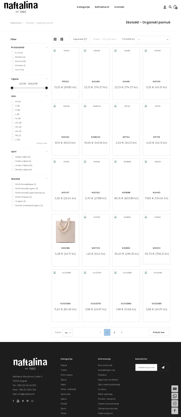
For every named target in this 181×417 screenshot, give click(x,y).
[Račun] (164, 8)
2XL (18, 122)
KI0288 (65, 254)
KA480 (96, 81)
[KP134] (126, 121)
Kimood (20, 61)
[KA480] (96, 64)
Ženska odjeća (23, 169)
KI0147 (65, 196)
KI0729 (96, 254)
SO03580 (126, 311)
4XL (18, 131)
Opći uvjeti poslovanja (109, 394)
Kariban (20, 57)
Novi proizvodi (105, 375)
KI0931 (156, 254)
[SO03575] (96, 294)
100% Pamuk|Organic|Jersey (30, 193)
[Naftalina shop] (20, 7)
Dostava (102, 385)
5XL (18, 135)
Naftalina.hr (102, 7)
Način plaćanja (105, 404)
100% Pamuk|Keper (25, 184)
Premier (20, 65)
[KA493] (156, 179)
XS (18, 101)
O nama (102, 399)
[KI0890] (126, 236)
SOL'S (19, 70)
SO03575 (96, 311)
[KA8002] (96, 121)
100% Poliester (23, 197)
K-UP (19, 53)
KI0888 (126, 196)
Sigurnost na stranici (108, 389)
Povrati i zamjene (107, 409)
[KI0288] (65, 236)
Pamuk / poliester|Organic (29, 205)
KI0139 (156, 81)
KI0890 (126, 254)
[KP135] (156, 121)
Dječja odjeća (22, 157)
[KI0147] (65, 179)
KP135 (156, 139)
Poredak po (128, 39)
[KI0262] (96, 179)
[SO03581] (156, 294)
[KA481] (126, 64)
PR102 (65, 81)
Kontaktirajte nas (106, 380)
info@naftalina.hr (26, 404)
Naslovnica (16, 23)
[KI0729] (96, 236)
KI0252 (65, 139)
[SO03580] (126, 294)
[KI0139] (156, 64)
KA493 (156, 196)
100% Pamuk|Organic (26, 188)
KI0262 (96, 196)
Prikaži (58, 342)
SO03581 (156, 311)
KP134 (126, 139)
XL (18, 118)
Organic (20, 201)
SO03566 (65, 311)
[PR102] (65, 64)
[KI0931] (156, 236)
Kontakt (119, 7)
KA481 (126, 81)
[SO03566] (65, 294)
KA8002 (95, 139)
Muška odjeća (23, 161)
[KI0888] (126, 179)
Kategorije (83, 7)
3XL (18, 127)
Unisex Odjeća (23, 165)
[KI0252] (65, 121)
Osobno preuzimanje (108, 413)
